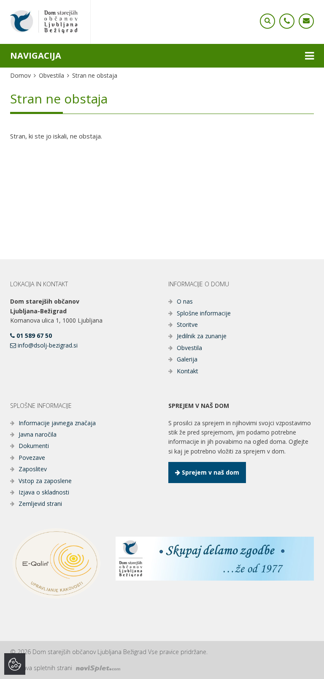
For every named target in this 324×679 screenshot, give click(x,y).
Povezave (32, 458)
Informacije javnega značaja (57, 423)
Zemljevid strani (40, 504)
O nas (185, 301)
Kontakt (187, 371)
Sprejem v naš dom (209, 472)
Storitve (187, 324)
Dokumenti (34, 446)
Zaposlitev (33, 469)
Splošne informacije (204, 313)
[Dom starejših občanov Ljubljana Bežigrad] (44, 21)
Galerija (187, 359)
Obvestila (51, 75)
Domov (20, 75)
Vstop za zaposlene (45, 481)
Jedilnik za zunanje (202, 336)
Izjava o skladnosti (44, 492)
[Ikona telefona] (267, 21)
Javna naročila (38, 434)
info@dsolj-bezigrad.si (47, 345)
